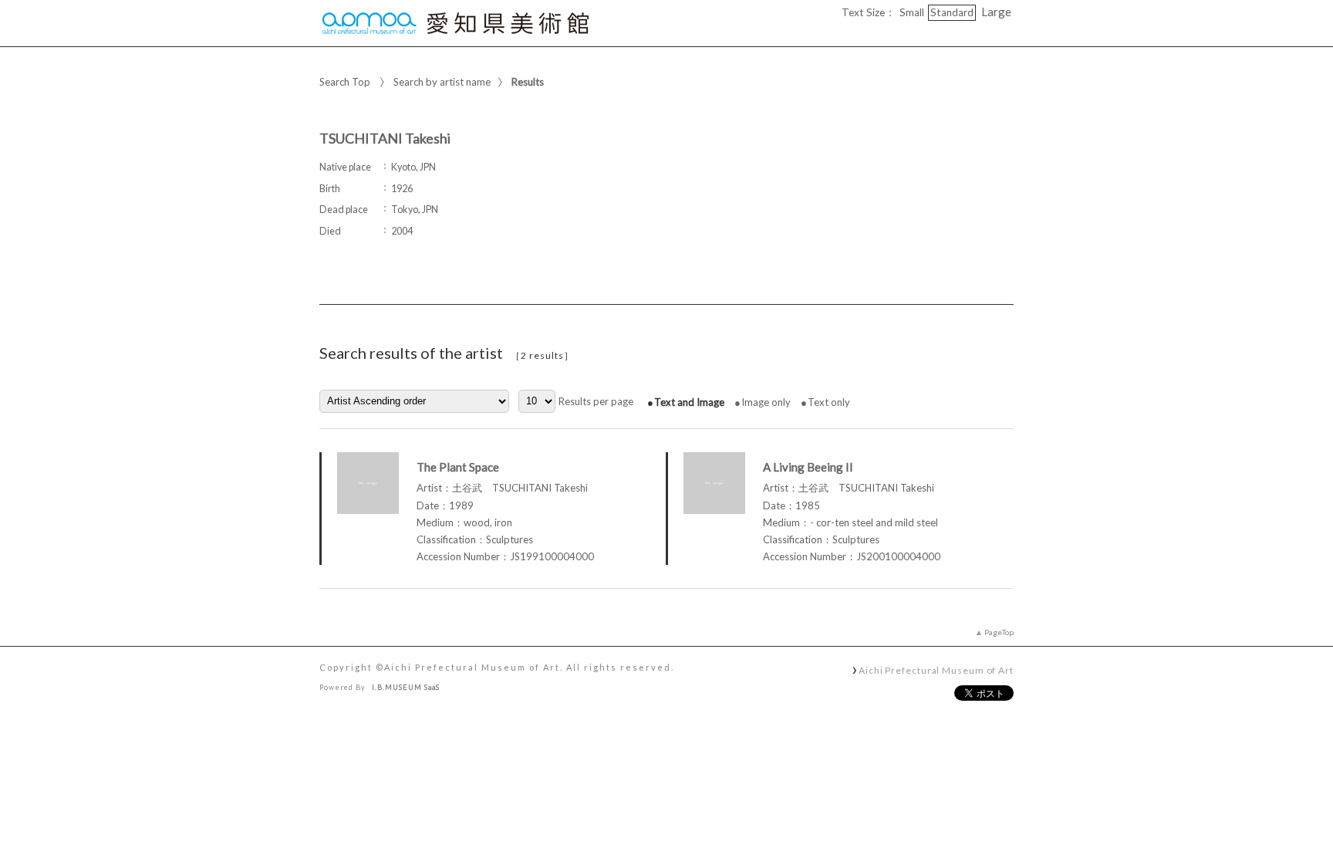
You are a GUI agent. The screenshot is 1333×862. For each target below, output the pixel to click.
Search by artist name (442, 82)
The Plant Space (458, 467)
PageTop (999, 632)
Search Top (344, 82)
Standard (952, 12)
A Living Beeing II (808, 467)
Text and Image (689, 402)
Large (996, 12)
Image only (766, 402)
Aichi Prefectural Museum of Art (936, 669)
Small (911, 12)
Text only (829, 402)
